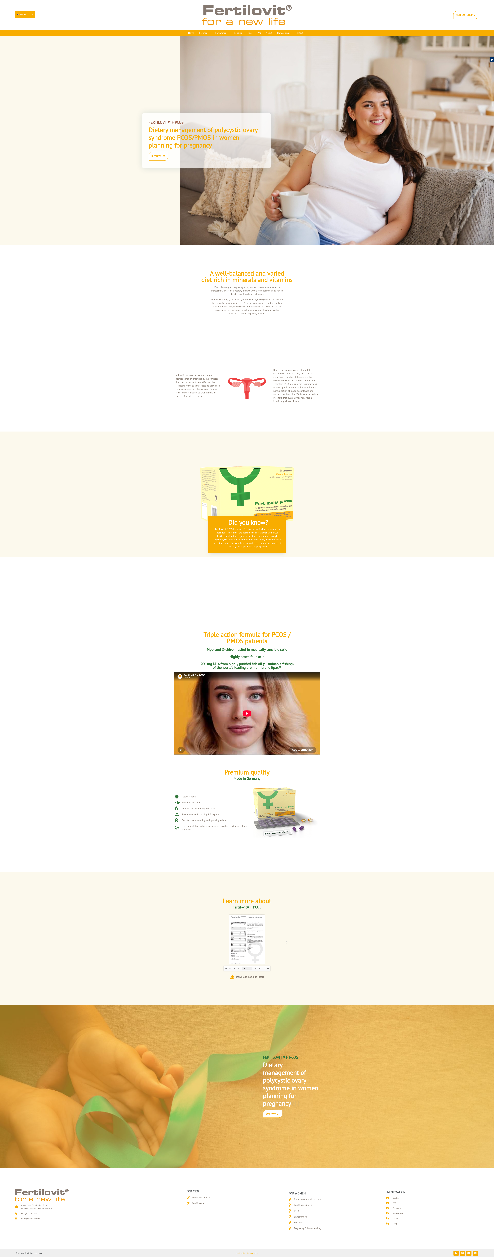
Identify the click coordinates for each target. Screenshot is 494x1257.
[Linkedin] (475, 1253)
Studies (238, 32)
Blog (249, 32)
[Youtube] (468, 1253)
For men (203, 32)
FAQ (259, 32)
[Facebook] (456, 1253)
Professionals (283, 32)
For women (221, 32)
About (269, 32)
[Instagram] (462, 1253)
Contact (299, 32)
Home (191, 32)
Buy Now (156, 156)
